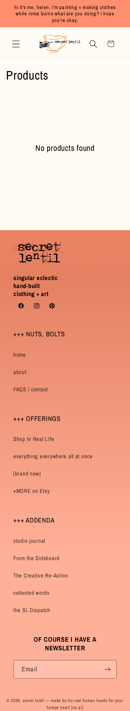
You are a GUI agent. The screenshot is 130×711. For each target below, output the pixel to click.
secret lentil (33, 700)
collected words (31, 592)
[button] (16, 44)
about (20, 372)
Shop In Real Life (33, 439)
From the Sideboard (36, 558)
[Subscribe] (107, 669)
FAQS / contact (30, 389)
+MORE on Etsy (31, 491)
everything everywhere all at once (53, 456)
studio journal (29, 540)
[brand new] (27, 473)
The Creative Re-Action (40, 575)
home (19, 354)
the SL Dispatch (31, 610)
